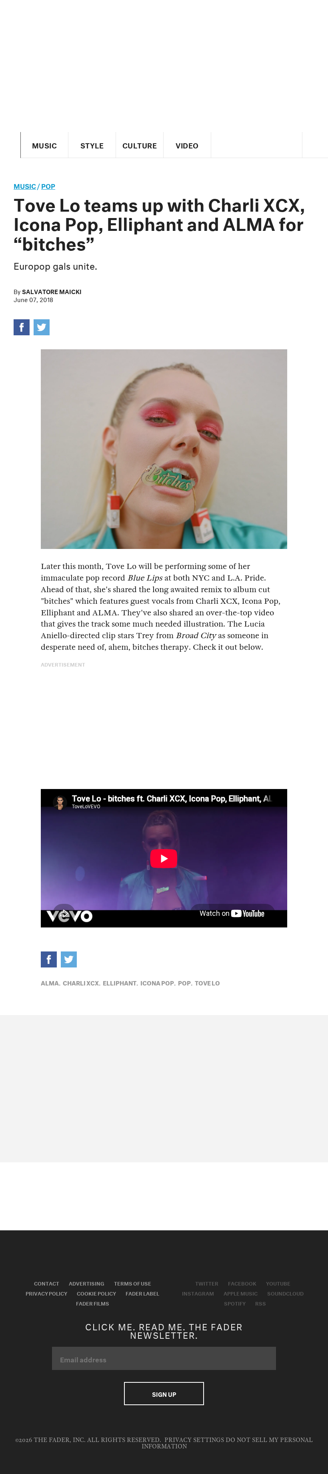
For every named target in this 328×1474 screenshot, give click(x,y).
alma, (50, 982)
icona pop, (158, 982)
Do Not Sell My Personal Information (227, 1443)
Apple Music (241, 1293)
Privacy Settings (194, 1440)
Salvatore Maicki (52, 291)
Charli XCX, (81, 982)
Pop (48, 185)
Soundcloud (285, 1293)
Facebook (242, 1283)
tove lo (207, 982)
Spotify (235, 1303)
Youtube (278, 1283)
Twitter (206, 1283)
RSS (260, 1303)
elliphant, (120, 982)
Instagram (198, 1293)
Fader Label (142, 1293)
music (25, 185)
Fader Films (92, 1303)
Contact (46, 1283)
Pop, (185, 982)
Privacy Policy (46, 1293)
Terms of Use (132, 1283)
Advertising (86, 1283)
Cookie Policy (96, 1293)
